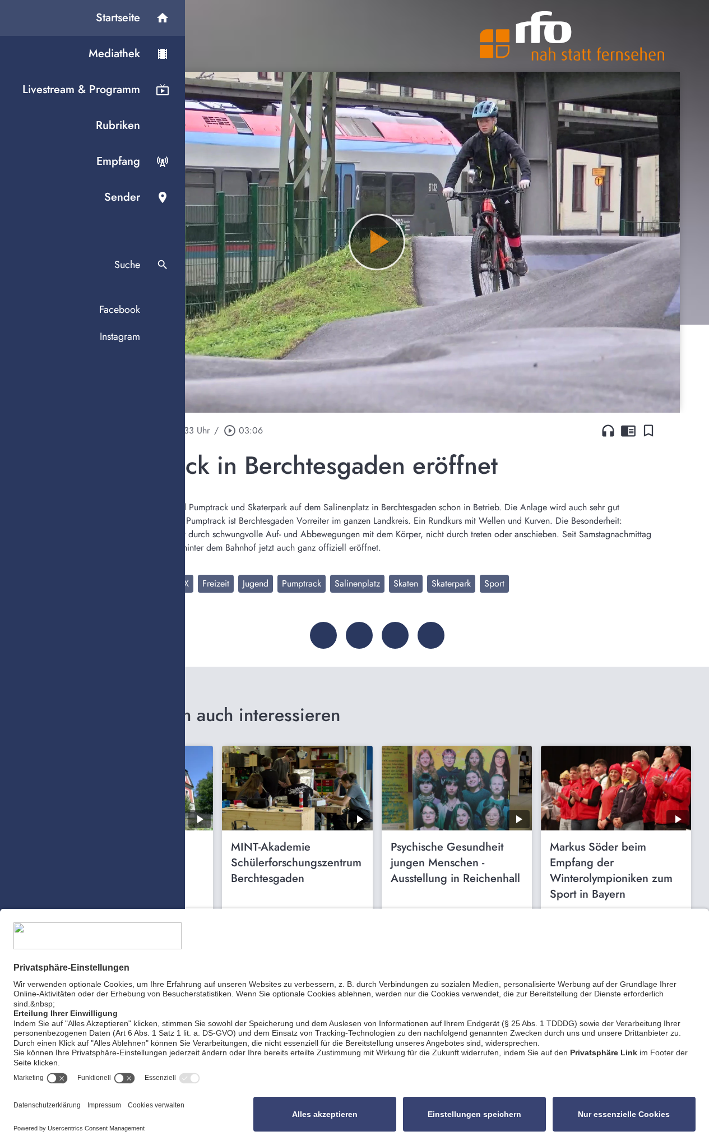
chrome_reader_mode (628, 430)
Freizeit (215, 583)
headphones (608, 430)
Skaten (405, 583)
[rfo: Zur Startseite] (572, 36)
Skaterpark (451, 583)
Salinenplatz (357, 583)
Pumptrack (301, 583)
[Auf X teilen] (359, 635)
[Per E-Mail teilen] (431, 635)
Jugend (255, 583)
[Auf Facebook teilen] (323, 635)
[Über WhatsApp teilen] (395, 635)
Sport (494, 583)
